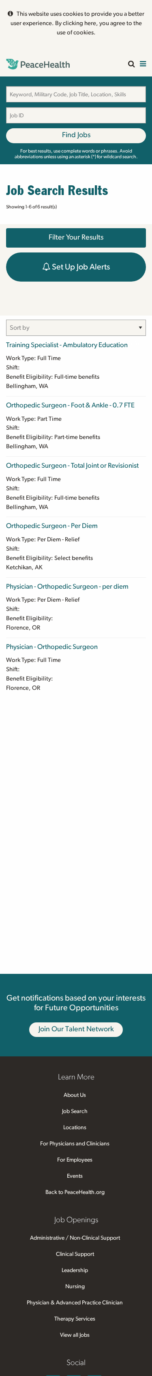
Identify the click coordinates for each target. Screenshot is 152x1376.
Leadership (75, 1270)
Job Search (75, 1111)
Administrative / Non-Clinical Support (75, 1238)
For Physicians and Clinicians (74, 1144)
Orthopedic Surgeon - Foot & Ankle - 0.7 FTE (70, 405)
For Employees (74, 1160)
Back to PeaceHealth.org (75, 1192)
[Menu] (143, 64)
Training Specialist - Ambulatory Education (67, 344)
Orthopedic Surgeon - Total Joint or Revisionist (72, 465)
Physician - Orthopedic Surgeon (52, 646)
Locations (74, 1127)
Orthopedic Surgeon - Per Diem (52, 525)
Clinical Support (75, 1254)
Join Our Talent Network (76, 1029)
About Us (75, 1095)
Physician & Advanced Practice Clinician (75, 1303)
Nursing (75, 1286)
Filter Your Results (76, 237)
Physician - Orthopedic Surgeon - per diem (67, 586)
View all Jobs (75, 1335)
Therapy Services (74, 1319)
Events (75, 1176)
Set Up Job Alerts (80, 267)
